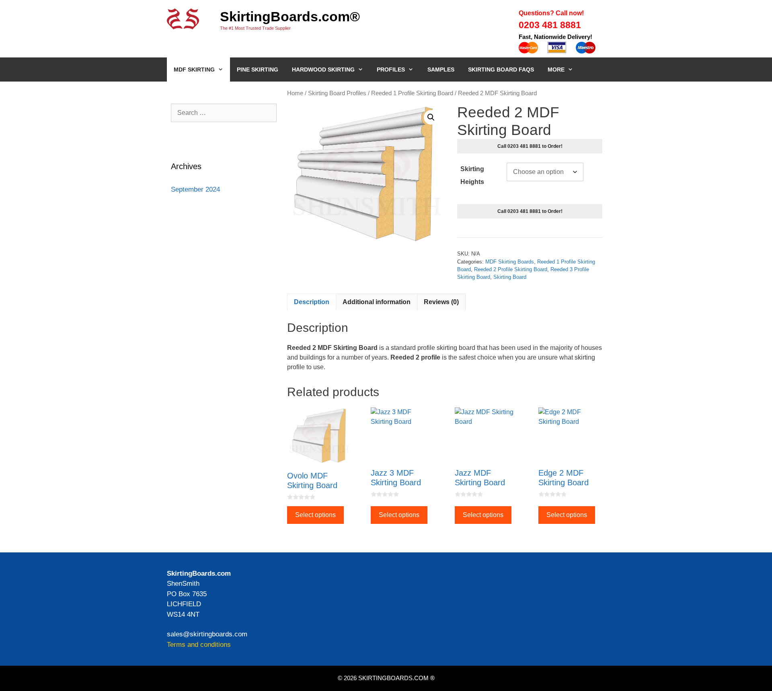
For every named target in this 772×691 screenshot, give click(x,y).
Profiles (391, 69)
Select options (315, 514)
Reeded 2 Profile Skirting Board (510, 269)
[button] (431, 117)
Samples (440, 69)
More (556, 69)
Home (295, 93)
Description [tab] (311, 301)
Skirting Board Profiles (337, 93)
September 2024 (195, 189)
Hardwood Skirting (323, 69)
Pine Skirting (257, 69)
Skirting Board (509, 277)
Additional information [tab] (377, 301)
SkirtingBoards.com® (290, 16)
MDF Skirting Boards (509, 262)
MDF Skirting (194, 69)
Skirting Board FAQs (501, 69)
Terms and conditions (199, 644)
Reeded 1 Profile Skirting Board (412, 93)
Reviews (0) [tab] (441, 301)
